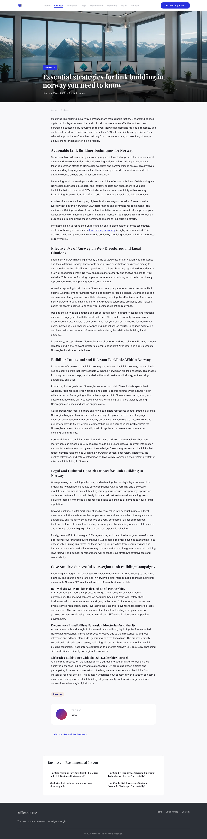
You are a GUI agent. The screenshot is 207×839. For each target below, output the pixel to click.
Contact (186, 811)
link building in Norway (102, 230)
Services (135, 5)
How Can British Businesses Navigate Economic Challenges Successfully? (127, 784)
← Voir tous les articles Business (69, 734)
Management (97, 5)
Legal (84, 5)
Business (58, 5)
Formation (72, 5)
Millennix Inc (27, 812)
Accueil (54, 110)
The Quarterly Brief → (175, 5)
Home (47, 5)
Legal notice (172, 811)
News (124, 5)
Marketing (112, 5)
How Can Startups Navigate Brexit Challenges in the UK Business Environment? (74, 774)
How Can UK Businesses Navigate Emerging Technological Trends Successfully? (131, 774)
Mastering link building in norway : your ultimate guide (71, 784)
